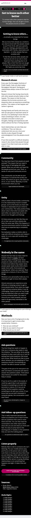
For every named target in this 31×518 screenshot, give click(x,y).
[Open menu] (28, 3)
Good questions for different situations (15, 471)
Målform (20, 9)
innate (15, 258)
